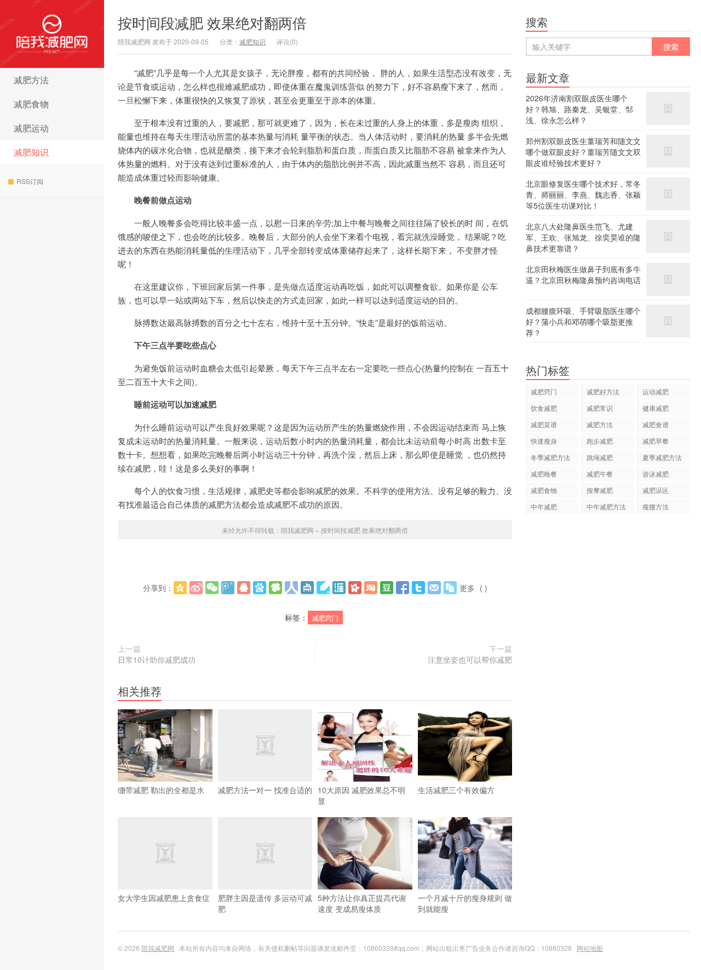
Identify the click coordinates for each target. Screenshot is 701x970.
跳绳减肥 (600, 457)
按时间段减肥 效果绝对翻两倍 (212, 22)
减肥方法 (31, 79)
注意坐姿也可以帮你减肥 (470, 659)
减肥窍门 (325, 617)
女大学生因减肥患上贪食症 (164, 897)
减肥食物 (31, 103)
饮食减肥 (544, 407)
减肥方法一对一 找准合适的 (265, 789)
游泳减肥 (655, 473)
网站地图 (590, 947)
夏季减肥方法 (662, 457)
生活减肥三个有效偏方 (456, 789)
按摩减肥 (600, 490)
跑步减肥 (600, 440)
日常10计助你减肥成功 (157, 659)
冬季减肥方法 (550, 457)
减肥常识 (600, 407)
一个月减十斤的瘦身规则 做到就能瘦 (465, 903)
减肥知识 (31, 152)
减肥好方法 (603, 391)
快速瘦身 (544, 440)
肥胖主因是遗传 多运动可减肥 (265, 903)
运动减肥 (655, 391)
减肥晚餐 (544, 473)
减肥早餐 (655, 440)
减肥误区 (655, 490)
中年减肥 (544, 506)
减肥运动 (31, 128)
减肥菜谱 (544, 424)
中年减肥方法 (606, 506)
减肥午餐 (600, 473)
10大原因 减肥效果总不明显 (361, 795)
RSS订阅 (29, 181)
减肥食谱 (655, 424)
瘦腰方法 (655, 506)
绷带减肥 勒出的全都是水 (161, 789)
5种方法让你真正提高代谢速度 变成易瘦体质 (362, 903)
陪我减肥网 (52, 34)
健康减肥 (655, 407)
